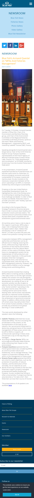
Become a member (17, 449)
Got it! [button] (17, 494)
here (10, 385)
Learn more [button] (7, 490)
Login (17, 454)
